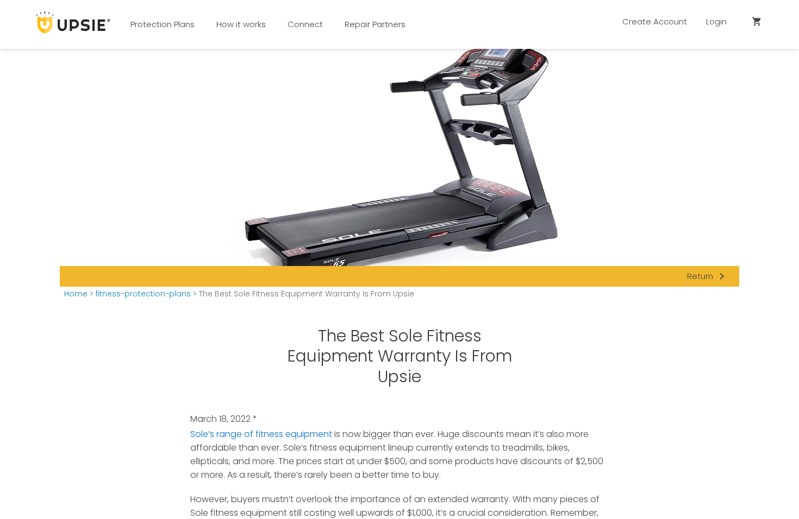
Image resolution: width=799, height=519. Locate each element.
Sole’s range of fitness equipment (261, 434)
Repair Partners (375, 24)
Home (76, 294)
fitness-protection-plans (143, 294)
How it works (241, 24)
